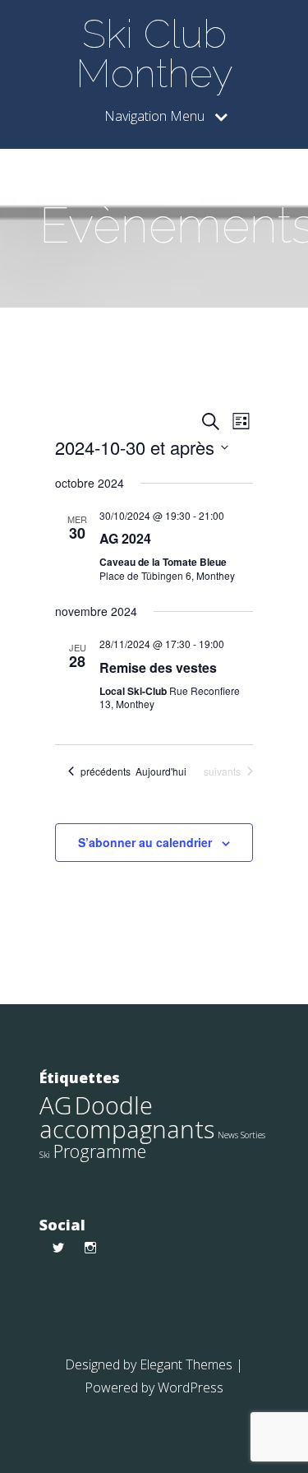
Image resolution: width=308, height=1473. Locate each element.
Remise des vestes (158, 667)
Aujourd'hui (161, 771)
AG (55, 1105)
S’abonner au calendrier (145, 842)
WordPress (190, 1387)
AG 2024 (125, 538)
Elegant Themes (186, 1364)
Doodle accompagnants (126, 1117)
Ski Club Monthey (154, 53)
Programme (99, 1151)
